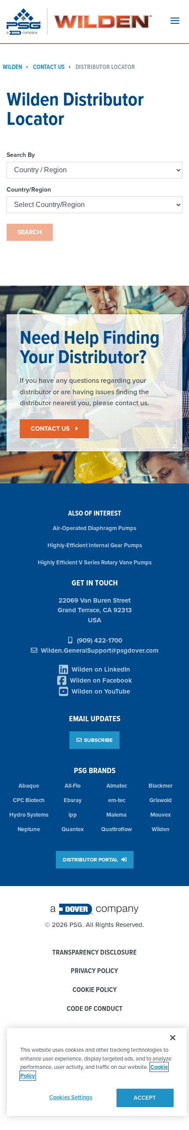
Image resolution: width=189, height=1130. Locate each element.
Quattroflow (116, 829)
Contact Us (49, 67)
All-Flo (72, 785)
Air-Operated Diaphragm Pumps (94, 528)
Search (30, 232)
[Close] (172, 1037)
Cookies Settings (70, 1097)
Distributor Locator (105, 67)
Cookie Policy (95, 990)
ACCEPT (145, 1098)
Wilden (161, 829)
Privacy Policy (94, 971)
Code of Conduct (95, 1009)
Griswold (160, 800)
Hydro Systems (28, 814)
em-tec (116, 800)
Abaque (28, 785)
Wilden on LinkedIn (101, 669)
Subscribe (98, 740)
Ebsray (73, 800)
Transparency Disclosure (94, 952)
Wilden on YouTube (101, 691)
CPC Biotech (29, 800)
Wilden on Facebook (101, 680)
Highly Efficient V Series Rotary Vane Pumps (95, 562)
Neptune (29, 829)
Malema (116, 814)
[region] (97, 1072)
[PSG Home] (27, 21)
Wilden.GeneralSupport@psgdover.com (100, 650)
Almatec (116, 785)
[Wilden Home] (103, 21)
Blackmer (161, 785)
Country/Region (29, 189)
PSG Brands (95, 770)
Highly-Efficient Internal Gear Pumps (94, 545)
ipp (73, 814)
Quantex (73, 829)
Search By (21, 154)
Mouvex (160, 814)
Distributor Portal (91, 859)
